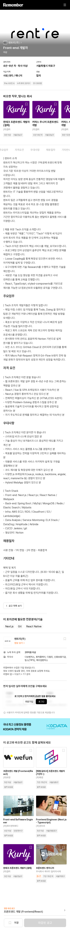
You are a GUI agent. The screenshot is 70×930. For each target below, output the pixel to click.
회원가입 (29, 701)
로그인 (41, 701)
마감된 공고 (45, 922)
